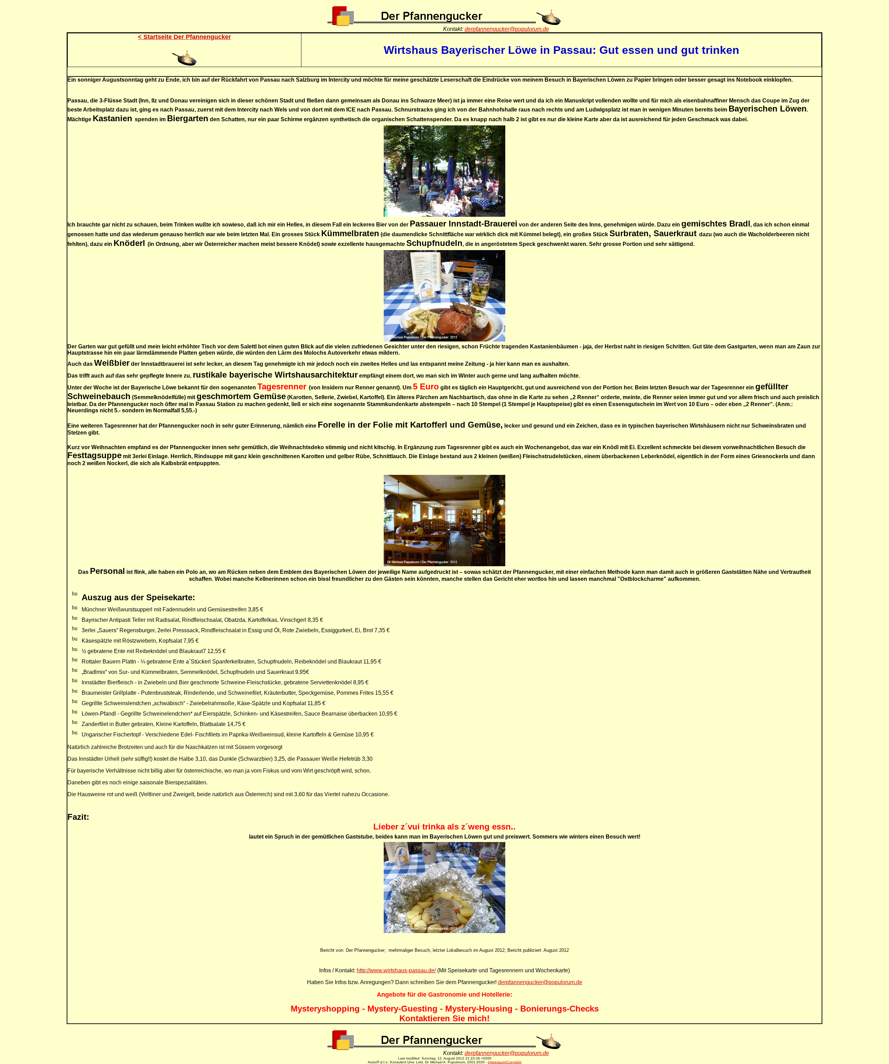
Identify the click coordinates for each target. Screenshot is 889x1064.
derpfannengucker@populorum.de (507, 29)
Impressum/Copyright (505, 1062)
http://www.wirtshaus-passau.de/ (396, 970)
